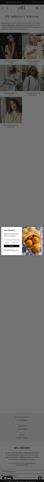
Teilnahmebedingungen (7, 250)
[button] (40, 478)
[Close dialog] (41, 228)
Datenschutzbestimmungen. (14, 250)
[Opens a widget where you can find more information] (7, 478)
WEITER (11, 246)
